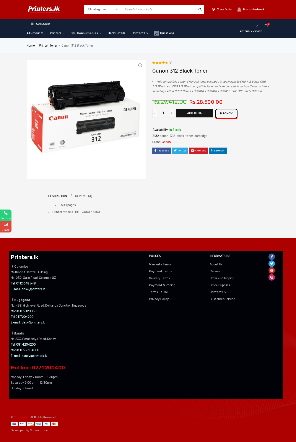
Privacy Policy (159, 299)
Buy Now (226, 113)
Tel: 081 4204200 (23, 344)
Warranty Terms (160, 264)
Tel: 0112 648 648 (23, 283)
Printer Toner (48, 45)
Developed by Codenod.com (30, 430)
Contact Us (218, 292)
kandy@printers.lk (34, 356)
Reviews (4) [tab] (83, 196)
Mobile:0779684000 (25, 350)
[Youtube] (271, 270)
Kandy (19, 333)
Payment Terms (160, 271)
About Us (216, 264)
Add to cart (196, 113)
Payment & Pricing (162, 285)
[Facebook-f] (271, 257)
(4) (170, 62)
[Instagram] (271, 277)
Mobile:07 (17, 311)
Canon (166, 142)
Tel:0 (14, 317)
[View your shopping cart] (266, 26)
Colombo (21, 266)
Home (31, 45)
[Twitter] (271, 263)
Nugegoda (22, 300)
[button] (140, 65)
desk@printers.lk (33, 289)
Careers (215, 271)
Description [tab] (57, 196)
